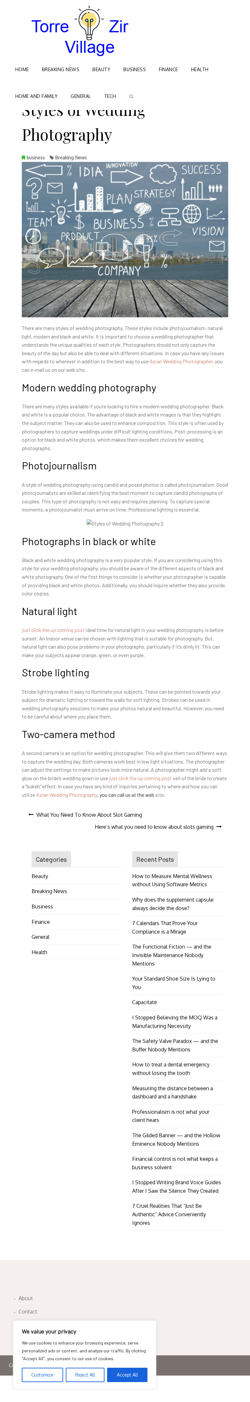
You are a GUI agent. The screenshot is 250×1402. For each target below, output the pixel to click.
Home (22, 69)
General (81, 96)
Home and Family (36, 96)
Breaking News (61, 69)
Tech (110, 96)
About (26, 1298)
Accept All (127, 1375)
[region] (84, 1354)
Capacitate (144, 1002)
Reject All (85, 1375)
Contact (28, 1311)
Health (200, 69)
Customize (42, 1375)
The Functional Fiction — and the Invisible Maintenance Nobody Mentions (171, 955)
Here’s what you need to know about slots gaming (154, 827)
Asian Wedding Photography (66, 795)
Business (134, 69)
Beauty (101, 69)
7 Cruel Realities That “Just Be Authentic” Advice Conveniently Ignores (169, 1214)
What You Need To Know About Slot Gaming (89, 814)
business (36, 157)
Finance (168, 69)
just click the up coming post (53, 630)
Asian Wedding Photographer (181, 361)
